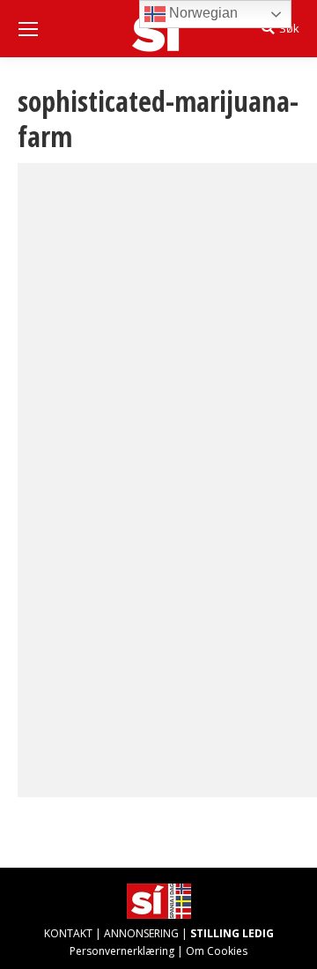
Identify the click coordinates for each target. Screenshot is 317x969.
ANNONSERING (141, 933)
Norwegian (202, 12)
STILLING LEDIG (232, 933)
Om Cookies (216, 950)
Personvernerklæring (122, 950)
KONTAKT (68, 933)
